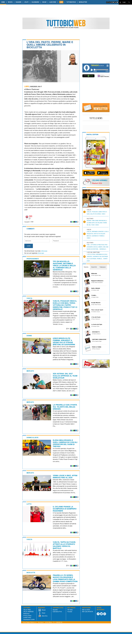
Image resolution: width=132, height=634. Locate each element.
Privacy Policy (27, 615)
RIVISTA (10, 2)
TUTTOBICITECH (71, 2)
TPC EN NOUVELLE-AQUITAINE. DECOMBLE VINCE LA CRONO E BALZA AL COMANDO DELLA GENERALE (64, 265)
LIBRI (26, 86)
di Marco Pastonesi (31, 89)
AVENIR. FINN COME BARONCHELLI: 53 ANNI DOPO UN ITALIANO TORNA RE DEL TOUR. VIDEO (97, 223)
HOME (3, 2)
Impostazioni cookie (29, 619)
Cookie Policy (27, 617)
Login (124, 2)
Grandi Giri (94, 267)
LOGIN (28, 246)
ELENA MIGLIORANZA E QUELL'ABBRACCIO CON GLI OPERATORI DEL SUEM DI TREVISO (65, 443)
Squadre (55, 610)
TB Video (70, 610)
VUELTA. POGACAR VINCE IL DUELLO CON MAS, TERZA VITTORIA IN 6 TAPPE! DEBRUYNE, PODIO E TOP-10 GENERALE (65, 305)
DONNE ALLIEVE (32, 437)
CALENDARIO (35, 2)
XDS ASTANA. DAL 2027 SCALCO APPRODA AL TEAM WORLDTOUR (65, 375)
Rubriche (86, 267)
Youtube (69, 611)
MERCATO (30, 371)
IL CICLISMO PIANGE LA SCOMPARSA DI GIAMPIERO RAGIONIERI (65, 508)
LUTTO (29, 504)
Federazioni (103, 267)
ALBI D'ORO (52, 2)
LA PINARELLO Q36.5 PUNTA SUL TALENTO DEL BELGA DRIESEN (65, 406)
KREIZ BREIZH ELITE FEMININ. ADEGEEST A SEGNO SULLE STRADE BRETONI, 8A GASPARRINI (64, 341)
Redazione (26, 613)
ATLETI (26, 2)
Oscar (43, 613)
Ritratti (43, 610)
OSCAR (44, 2)
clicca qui (44, 251)
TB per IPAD (27, 610)
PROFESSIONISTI (33, 259)
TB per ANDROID (28, 611)
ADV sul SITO (86, 610)
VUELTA (29, 298)
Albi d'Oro (44, 616)
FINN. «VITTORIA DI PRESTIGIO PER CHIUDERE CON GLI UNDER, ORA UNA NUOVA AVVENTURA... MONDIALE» (97, 247)
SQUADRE (18, 2)
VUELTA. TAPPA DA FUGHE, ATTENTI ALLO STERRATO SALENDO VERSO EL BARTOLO (64, 545)
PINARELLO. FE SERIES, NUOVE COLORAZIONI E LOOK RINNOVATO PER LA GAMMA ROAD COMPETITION (65, 578)
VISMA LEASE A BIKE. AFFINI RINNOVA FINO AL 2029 (65, 476)
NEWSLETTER (83, 2)
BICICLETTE (31, 572)
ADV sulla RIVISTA (87, 611)
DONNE (29, 336)
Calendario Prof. (57, 611)
